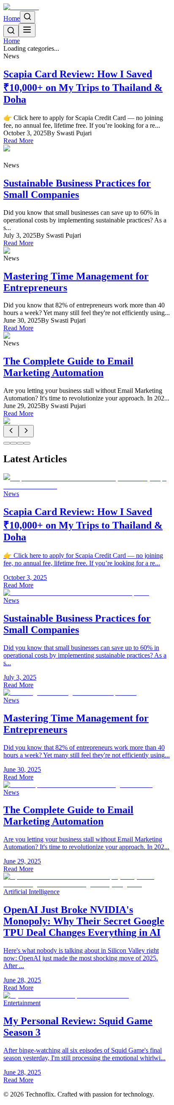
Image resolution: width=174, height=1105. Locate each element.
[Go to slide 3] (20, 443)
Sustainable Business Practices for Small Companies (77, 189)
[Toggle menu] (27, 30)
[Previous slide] (11, 431)
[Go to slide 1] (6, 443)
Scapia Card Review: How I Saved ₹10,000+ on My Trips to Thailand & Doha (83, 87)
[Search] (27, 17)
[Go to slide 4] (27, 443)
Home (11, 18)
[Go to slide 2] (13, 443)
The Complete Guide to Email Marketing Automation (68, 367)
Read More (18, 140)
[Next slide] (26, 431)
